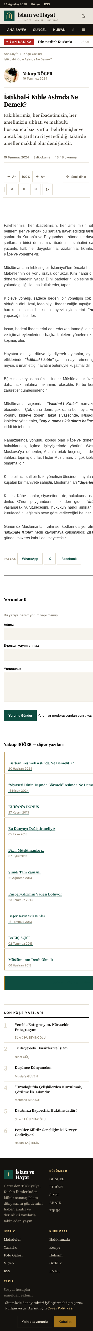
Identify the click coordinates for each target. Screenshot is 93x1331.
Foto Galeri (13, 1255)
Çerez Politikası (60, 1308)
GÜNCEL (39, 30)
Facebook (69, 559)
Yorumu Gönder (20, 715)
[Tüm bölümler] (83, 29)
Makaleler (12, 1239)
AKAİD (55, 1202)
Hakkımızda (59, 1239)
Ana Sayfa (16, 30)
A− (14, 177)
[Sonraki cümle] (35, 189)
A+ (43, 177)
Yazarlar (11, 1247)
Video (9, 1263)
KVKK (54, 1270)
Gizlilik (55, 1263)
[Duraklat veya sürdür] (23, 189)
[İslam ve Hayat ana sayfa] (38, 16)
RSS (47, 4)
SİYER (54, 1194)
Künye (35, 4)
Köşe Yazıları (32, 54)
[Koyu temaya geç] (83, 16)
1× (47, 189)
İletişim (55, 1255)
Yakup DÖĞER (37, 73)
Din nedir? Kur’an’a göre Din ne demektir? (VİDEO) (57, 41)
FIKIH (54, 1210)
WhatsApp (30, 559)
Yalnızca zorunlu (35, 1322)
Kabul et (65, 1322)
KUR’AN (59, 30)
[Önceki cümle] (11, 189)
